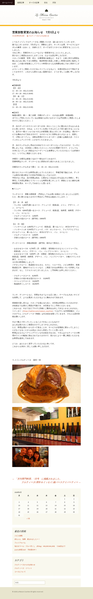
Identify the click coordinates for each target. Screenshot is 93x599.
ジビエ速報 (21, 536)
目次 (46, 2)
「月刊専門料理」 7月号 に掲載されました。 (37, 478)
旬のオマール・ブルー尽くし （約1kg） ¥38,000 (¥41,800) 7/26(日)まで (40, 546)
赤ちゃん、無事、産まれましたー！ (27, 539)
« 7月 (28, 519)
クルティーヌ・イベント (23, 568)
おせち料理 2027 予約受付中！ (26, 550)
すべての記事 (34, 2)
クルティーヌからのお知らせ (38, 36)
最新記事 (20, 2)
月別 (54, 2)
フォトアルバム (20, 543)
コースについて (20, 572)
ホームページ (7, 2)
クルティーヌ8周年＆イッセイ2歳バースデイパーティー (51, 482)
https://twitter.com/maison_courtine (38, 311)
